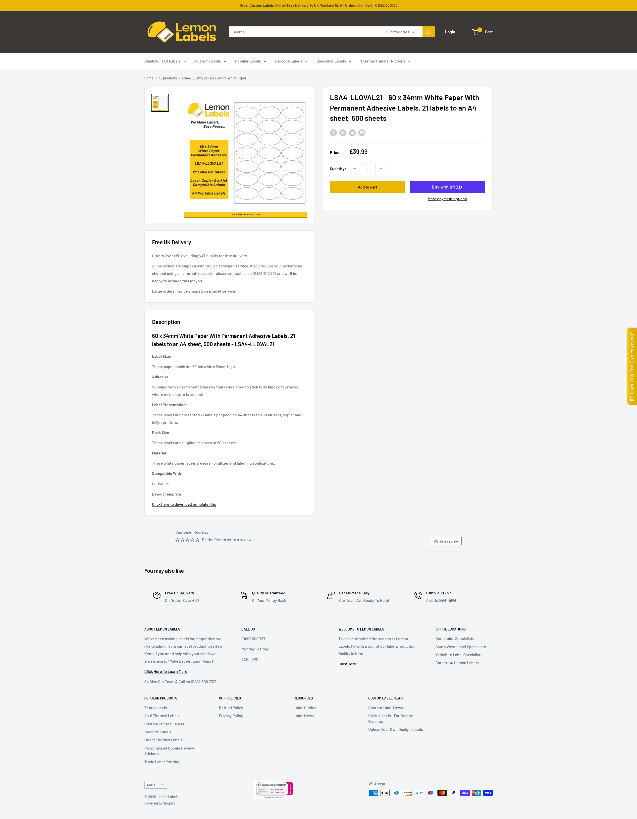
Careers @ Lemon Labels (457, 662)
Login (450, 31)
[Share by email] (361, 132)
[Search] (429, 31)
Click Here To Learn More (165, 671)
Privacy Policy (231, 715)
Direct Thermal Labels (163, 739)
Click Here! (347, 663)
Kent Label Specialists (454, 638)
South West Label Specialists (460, 646)
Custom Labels (208, 61)
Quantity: (338, 168)
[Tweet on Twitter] (352, 132)
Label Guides (305, 707)
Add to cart (367, 187)
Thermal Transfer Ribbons (382, 61)
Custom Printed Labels (164, 723)
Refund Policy (231, 707)
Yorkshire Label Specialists (458, 654)
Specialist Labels (331, 61)
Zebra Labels (155, 707)
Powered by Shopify (159, 803)
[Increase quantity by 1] (381, 168)
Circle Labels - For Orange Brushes (390, 718)
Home (149, 78)
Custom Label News (385, 707)
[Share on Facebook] (333, 132)
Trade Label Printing (161, 761)
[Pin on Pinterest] (342, 132)
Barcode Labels (288, 61)
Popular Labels (248, 61)
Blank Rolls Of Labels (162, 61)
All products (168, 78)
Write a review (446, 541)
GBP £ (151, 784)
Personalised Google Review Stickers (169, 751)
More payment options (447, 198)
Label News (304, 715)
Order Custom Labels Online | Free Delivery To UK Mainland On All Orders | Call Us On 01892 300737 (318, 5)
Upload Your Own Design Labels (395, 729)
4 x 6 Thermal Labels (162, 715)
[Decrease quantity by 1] (354, 168)
